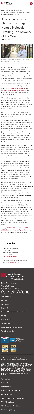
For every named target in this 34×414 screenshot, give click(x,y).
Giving (3, 316)
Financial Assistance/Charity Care (13, 312)
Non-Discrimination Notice (10, 391)
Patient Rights (6, 383)
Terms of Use (6, 379)
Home (3, 10)
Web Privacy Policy (8, 402)
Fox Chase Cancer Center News (14, 10)
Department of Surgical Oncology (14, 90)
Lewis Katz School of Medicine (11, 327)
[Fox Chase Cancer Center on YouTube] (27, 292)
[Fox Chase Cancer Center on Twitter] (8, 292)
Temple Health (6, 323)
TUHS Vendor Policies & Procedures (13, 398)
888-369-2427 (14, 262)
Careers (4, 300)
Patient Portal (6, 320)
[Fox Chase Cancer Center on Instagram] (13, 292)
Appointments (6, 296)
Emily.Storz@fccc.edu (10, 257)
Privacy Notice (6, 387)
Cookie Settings (6, 394)
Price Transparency (8, 410)
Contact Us (5, 304)
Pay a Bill (4, 308)
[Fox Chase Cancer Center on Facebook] (3, 292)
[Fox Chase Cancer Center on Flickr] (22, 292)
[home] (6, 4)
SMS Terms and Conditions (10, 406)
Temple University (7, 331)
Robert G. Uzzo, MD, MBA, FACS (16, 88)
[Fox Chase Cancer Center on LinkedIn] (18, 292)
